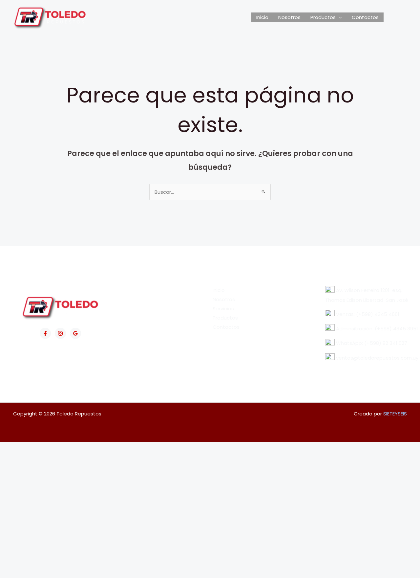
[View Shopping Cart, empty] (395, 17)
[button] (339, 17)
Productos (323, 17)
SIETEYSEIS (395, 413)
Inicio (262, 17)
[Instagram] (60, 333)
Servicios (223, 308)
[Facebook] (45, 333)
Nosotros (289, 17)
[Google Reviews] (75, 333)
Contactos (365, 17)
